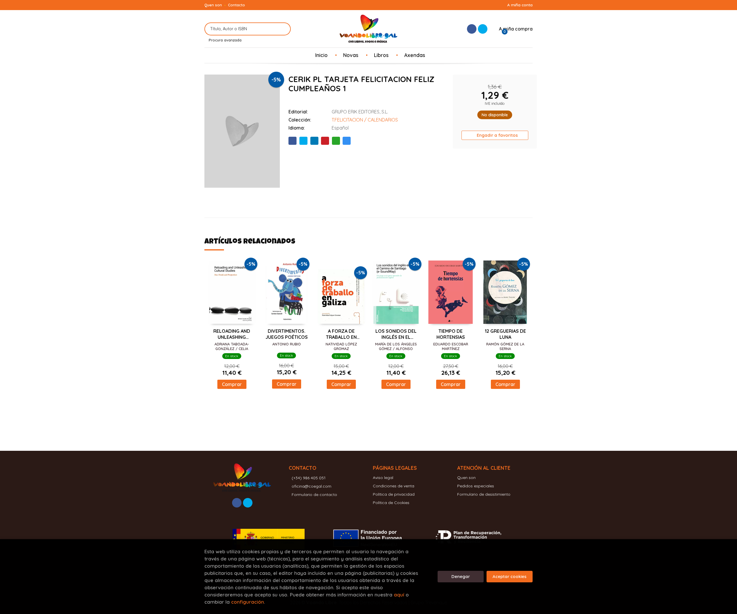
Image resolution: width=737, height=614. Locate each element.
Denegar (460, 576)
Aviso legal (383, 477)
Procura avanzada (225, 40)
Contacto (236, 5)
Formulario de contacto (314, 494)
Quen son (213, 5)
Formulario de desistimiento (483, 494)
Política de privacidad (394, 494)
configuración (247, 602)
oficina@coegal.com (311, 486)
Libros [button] (381, 55)
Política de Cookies (391, 502)
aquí (399, 595)
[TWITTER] (482, 29)
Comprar (232, 384)
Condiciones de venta (393, 485)
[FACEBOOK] (471, 29)
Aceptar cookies (510, 576)
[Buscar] (283, 28)
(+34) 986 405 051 (309, 477)
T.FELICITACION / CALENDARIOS (365, 120)
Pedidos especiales (475, 485)
